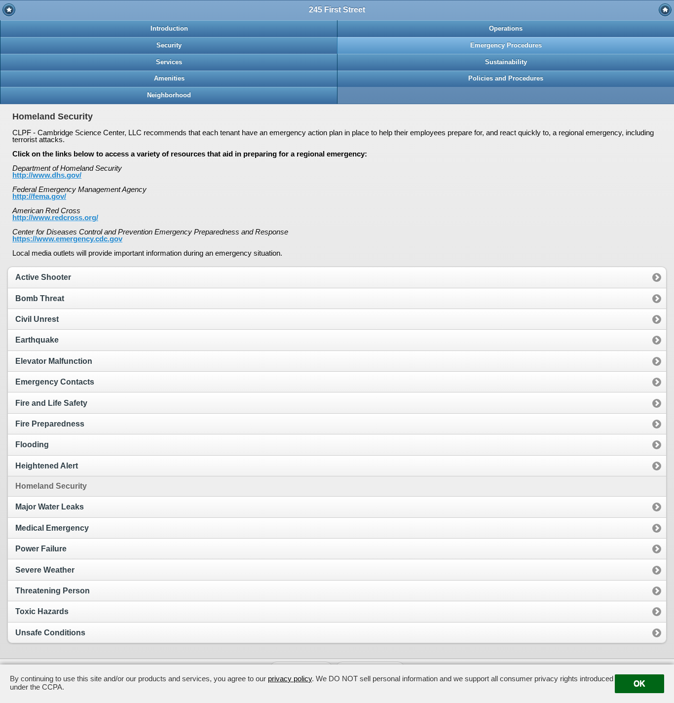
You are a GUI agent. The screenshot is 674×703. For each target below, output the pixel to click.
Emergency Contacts (54, 382)
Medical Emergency (52, 528)
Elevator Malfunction (53, 361)
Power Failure (41, 549)
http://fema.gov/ (39, 196)
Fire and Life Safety (51, 403)
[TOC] (665, 9)
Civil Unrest (37, 319)
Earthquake (37, 340)
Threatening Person (52, 590)
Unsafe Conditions (50, 632)
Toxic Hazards (42, 611)
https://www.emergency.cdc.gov (67, 238)
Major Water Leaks (49, 507)
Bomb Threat (39, 298)
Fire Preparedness (49, 424)
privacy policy (290, 678)
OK (639, 683)
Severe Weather (45, 570)
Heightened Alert (46, 466)
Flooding (32, 444)
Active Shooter (43, 277)
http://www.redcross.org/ (55, 217)
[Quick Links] (8, 9)
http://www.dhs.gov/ (46, 175)
